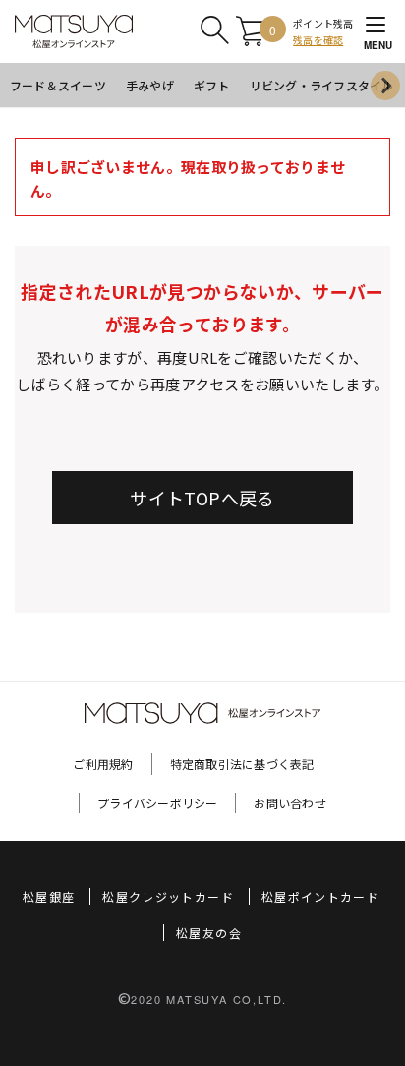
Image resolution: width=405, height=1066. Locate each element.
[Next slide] (385, 85)
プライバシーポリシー (157, 803)
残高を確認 (318, 39)
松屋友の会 (209, 932)
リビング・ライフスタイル (322, 85)
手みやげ (150, 85)
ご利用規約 (103, 763)
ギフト (212, 85)
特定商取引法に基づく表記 (242, 763)
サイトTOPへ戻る (202, 497)
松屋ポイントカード (320, 896)
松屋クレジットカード (168, 896)
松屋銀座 (49, 896)
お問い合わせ (289, 803)
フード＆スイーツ (58, 85)
